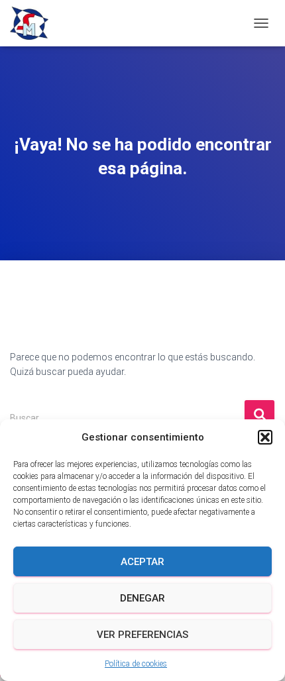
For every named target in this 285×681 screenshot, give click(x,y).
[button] (265, 437)
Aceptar (142, 562)
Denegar (142, 598)
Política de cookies (136, 663)
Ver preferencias (142, 635)
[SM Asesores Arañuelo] (34, 23)
